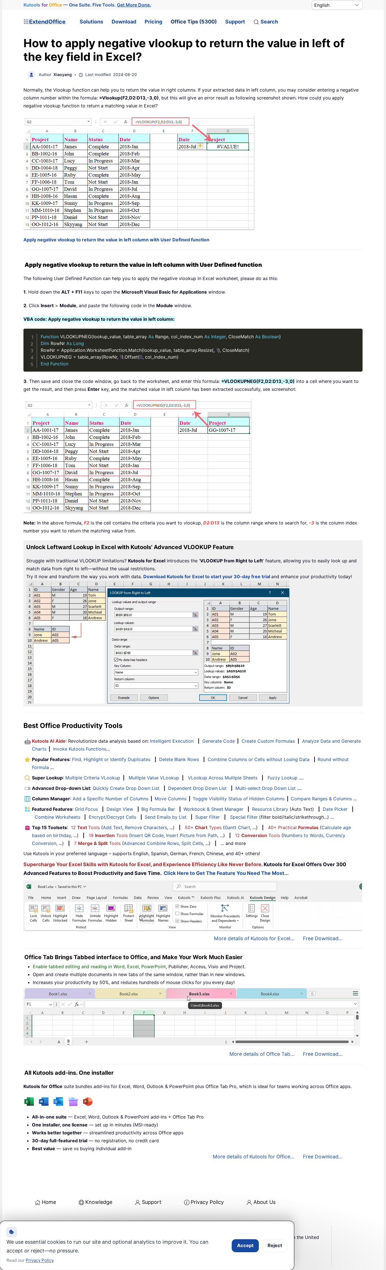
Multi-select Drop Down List (265, 788)
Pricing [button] (153, 22)
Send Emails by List (166, 817)
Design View (120, 809)
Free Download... (323, 938)
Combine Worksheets (57, 817)
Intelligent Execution (172, 741)
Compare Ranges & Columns (321, 798)
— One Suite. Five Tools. (87, 5)
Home (49, 1202)
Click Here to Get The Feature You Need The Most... (226, 873)
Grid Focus (86, 809)
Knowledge (98, 1202)
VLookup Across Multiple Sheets (222, 778)
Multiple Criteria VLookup (92, 778)
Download (124, 22)
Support (235, 22)
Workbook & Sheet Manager (213, 809)
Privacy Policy (207, 1202)
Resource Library (270, 809)
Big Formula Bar (158, 809)
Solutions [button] (91, 22)
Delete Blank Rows (179, 759)
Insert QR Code (147, 835)
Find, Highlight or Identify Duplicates (111, 759)
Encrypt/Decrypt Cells (112, 817)
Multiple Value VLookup (154, 778)
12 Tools (85, 827)
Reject (275, 1245)
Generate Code (218, 741)
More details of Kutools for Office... (253, 1157)
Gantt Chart (237, 827)
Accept (245, 1245)
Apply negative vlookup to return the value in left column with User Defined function (116, 239)
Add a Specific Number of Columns (110, 798)
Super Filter (207, 817)
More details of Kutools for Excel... (254, 938)
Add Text (112, 827)
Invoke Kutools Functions (79, 749)
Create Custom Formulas (268, 741)
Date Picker (335, 809)
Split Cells (192, 843)
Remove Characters (146, 827)
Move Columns (171, 798)
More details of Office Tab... (261, 1054)
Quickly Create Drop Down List (126, 788)
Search (269, 22)
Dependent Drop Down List (197, 788)
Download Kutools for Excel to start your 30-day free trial (206, 576)
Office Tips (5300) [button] (194, 22)
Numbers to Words (303, 835)
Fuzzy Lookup (283, 778)
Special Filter (244, 817)
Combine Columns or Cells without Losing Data (258, 759)
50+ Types (203, 827)
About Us (264, 1202)
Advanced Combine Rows (151, 843)
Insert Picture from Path (191, 835)
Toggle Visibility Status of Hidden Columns (239, 798)
